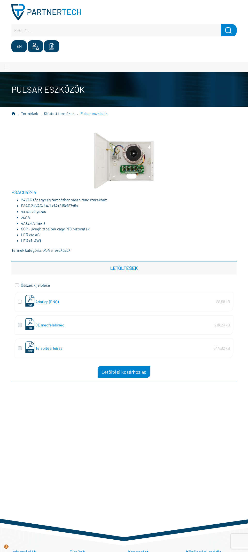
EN (19, 46)
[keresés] (229, 30)
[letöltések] (51, 46)
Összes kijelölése (35, 285)
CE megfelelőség (49, 325)
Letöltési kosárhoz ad (124, 372)
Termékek (29, 113)
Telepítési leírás (48, 348)
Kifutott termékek (59, 113)
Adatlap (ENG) (47, 301)
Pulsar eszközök (94, 113)
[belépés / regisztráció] (35, 46)
